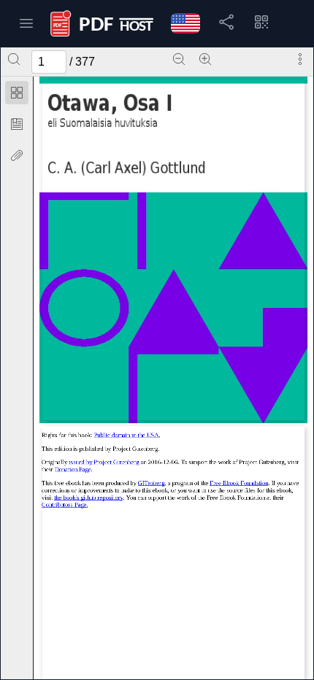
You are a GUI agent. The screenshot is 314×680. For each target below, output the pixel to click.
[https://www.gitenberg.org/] (151, 483)
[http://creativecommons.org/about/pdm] (127, 435)
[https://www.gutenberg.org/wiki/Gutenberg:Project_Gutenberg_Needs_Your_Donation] (73, 469)
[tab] (17, 95)
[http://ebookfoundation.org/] (239, 483)
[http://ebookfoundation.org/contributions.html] (65, 505)
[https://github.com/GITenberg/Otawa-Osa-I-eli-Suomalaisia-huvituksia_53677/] (88, 497)
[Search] (14, 59)
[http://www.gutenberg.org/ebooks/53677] (104, 462)
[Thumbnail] (16, 92)
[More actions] (300, 59)
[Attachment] (16, 155)
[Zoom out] (179, 59)
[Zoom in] (205, 59)
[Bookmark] (16, 124)
